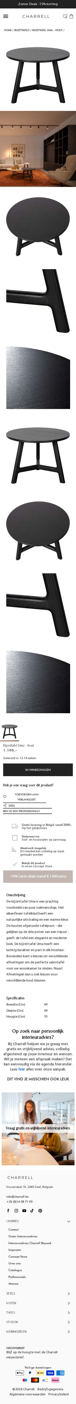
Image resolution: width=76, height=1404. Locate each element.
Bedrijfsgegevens (50, 1389)
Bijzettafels (22, 30)
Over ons (14, 1263)
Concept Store (17, 1256)
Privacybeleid (58, 1394)
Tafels (10, 1312)
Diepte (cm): (15, 1011)
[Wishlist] (65, 16)
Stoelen (12, 1322)
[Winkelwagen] (71, 16)
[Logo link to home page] (20, 1177)
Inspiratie (14, 1249)
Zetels (10, 1293)
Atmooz (13, 1283)
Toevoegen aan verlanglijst (26, 797)
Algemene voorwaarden (28, 1394)
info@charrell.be (17, 1196)
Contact (13, 1229)
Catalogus (15, 1270)
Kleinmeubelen (16, 1331)
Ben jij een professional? (21, 811)
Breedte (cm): (16, 1004)
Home (8, 30)
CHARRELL (12, 1221)
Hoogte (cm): (15, 1016)
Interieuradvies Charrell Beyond (29, 1243)
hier (22, 1069)
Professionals (17, 1277)
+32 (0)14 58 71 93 (19, 1201)
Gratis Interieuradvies (22, 1236)
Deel (12, 805)
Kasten (11, 1303)
